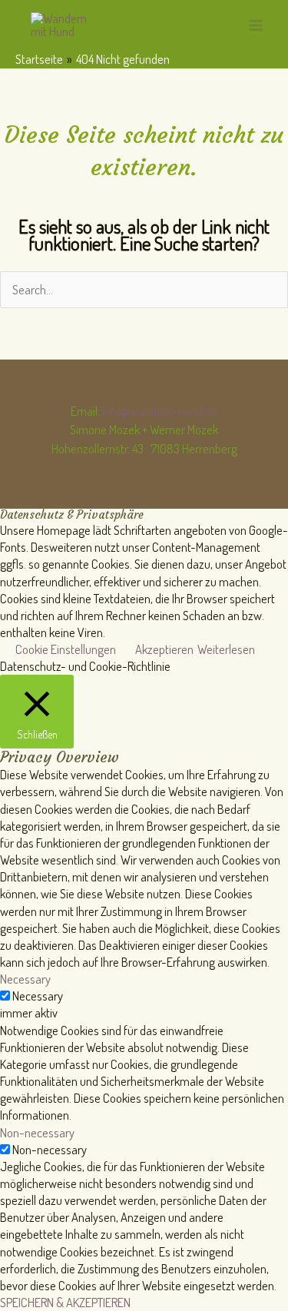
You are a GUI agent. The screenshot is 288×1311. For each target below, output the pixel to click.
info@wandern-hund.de (159, 411)
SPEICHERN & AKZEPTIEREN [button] (65, 1302)
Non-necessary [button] (37, 1132)
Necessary (37, 995)
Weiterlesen (226, 649)
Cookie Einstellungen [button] (65, 649)
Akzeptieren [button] (164, 649)
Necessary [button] (25, 979)
